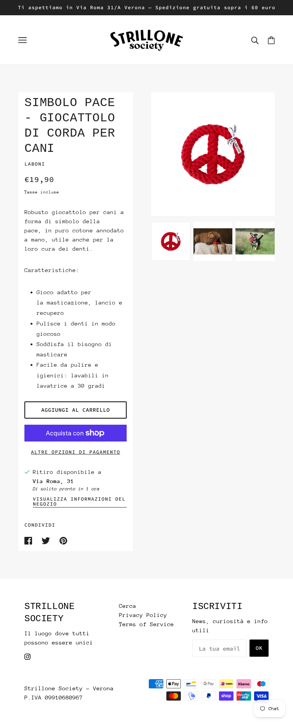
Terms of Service (146, 624)
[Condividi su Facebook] (30, 540)
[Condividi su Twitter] (47, 540)
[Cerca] (254, 40)
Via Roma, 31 (53, 481)
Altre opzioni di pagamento (75, 452)
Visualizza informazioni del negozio (79, 501)
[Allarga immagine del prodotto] (213, 154)
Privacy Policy (143, 615)
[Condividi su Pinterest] (63, 540)
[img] (27, 656)
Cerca (127, 606)
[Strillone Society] (146, 39)
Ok (259, 647)
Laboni (34, 164)
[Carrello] (271, 40)
